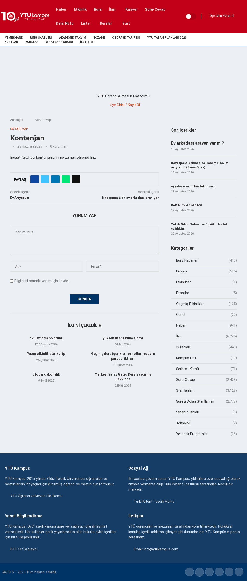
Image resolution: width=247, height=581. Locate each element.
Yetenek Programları (206, 434)
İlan (112, 9)
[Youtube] (234, 39)
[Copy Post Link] (76, 179)
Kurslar (106, 23)
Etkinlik (80, 9)
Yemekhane (14, 37)
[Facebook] (212, 39)
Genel (206, 314)
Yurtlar (11, 42)
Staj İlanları (206, 390)
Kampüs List (206, 358)
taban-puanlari (206, 412)
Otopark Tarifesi (126, 37)
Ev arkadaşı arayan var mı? (197, 142)
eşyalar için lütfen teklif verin (193, 186)
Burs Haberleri (206, 260)
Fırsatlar (206, 293)
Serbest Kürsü (206, 369)
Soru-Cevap (155, 9)
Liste (85, 23)
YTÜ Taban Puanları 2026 (166, 37)
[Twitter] (217, 39)
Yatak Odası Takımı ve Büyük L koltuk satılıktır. (199, 226)
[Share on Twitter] (45, 179)
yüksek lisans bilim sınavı (123, 338)
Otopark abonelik (46, 374)
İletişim (86, 42)
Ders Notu (65, 23)
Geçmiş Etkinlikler (206, 304)
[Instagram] (223, 39)
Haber (61, 9)
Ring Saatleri (41, 37)
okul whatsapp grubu (46, 338)
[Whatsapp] (239, 39)
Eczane (99, 37)
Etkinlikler (206, 282)
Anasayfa (16, 120)
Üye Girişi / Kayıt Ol (125, 105)
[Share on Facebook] (34, 179)
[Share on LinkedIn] (55, 179)
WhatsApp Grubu (59, 42)
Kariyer (131, 9)
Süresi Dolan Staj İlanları (206, 401)
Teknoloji (206, 423)
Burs (98, 9)
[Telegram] (245, 39)
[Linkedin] (228, 39)
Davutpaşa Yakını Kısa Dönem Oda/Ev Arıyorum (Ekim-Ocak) (199, 165)
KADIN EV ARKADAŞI (186, 205)
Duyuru (206, 271)
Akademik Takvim (72, 37)
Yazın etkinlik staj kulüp (46, 354)
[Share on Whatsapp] (66, 179)
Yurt (126, 23)
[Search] (242, 16)
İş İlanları (206, 347)
